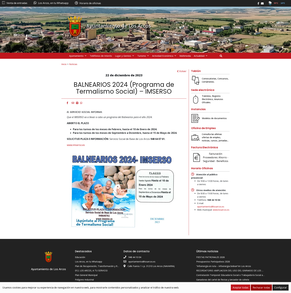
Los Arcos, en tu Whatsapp (88, 261)
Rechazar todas (261, 287)
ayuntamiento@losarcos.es (210, 206)
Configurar (280, 287)
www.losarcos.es (221, 209)
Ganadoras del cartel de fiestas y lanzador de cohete (222, 279)
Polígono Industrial (84, 279)
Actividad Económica (162, 55)
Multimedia (185, 55)
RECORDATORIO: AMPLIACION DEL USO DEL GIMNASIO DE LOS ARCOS (232, 270)
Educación (80, 257)
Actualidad (199, 55)
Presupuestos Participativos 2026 (213, 261)
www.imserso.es (76, 145)
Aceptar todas (240, 287)
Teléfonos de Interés (101, 55)
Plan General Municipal (86, 275)
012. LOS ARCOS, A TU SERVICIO (91, 270)
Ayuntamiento (76, 55)
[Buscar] (222, 56)
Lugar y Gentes (123, 55)
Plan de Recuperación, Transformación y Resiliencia (100, 266)
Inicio (64, 64)
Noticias (73, 64)
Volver (182, 71)
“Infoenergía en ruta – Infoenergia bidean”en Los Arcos (223, 266)
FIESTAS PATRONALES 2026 (210, 257)
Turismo (141, 55)
